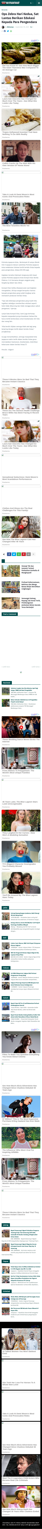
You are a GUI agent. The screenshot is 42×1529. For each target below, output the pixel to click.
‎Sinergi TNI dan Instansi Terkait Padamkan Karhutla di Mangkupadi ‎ (30, 569)
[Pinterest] (24, 554)
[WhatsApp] (11, 31)
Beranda (4, 10)
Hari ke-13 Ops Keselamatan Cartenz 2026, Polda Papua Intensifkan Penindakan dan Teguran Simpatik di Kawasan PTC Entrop (25, 1278)
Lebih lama (35, 667)
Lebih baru (6, 667)
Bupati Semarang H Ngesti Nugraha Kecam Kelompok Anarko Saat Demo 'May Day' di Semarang (23, 1246)
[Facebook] (5, 31)
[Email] (28, 554)
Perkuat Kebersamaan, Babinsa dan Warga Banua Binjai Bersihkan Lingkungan (31, 585)
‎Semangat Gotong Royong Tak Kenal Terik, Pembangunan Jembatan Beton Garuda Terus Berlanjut (31, 602)
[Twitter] (8, 31)
